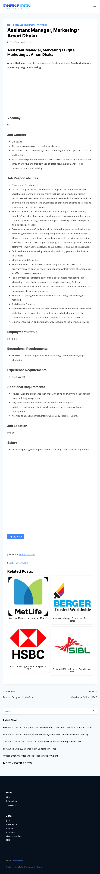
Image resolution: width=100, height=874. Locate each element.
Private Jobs (42, 25)
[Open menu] (94, 6)
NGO (8, 840)
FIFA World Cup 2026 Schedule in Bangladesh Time (29, 748)
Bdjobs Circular (27, 554)
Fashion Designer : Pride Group (19, 694)
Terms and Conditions (33, 867)
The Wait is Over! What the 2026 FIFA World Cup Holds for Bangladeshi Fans (42, 741)
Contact (9, 867)
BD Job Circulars (19, 562)
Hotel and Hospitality (24, 25)
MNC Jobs (10, 832)
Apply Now (16, 536)
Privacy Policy (19, 867)
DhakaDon (14, 42)
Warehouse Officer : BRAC (84, 694)
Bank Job (10, 828)
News (8, 797)
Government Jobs (14, 836)
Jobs (9, 25)
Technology (11, 805)
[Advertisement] (50, 92)
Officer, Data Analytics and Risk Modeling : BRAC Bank (30, 755)
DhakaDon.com (18, 861)
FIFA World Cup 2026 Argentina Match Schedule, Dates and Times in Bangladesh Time (47, 727)
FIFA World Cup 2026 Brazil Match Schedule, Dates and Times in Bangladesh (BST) (45, 734)
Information (11, 801)
